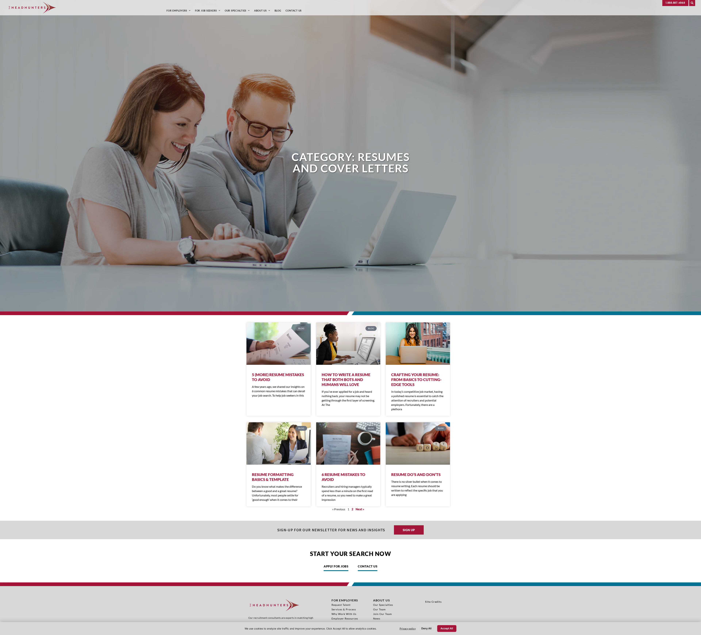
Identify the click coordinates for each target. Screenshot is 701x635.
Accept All (446, 628)
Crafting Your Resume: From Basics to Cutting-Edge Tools (416, 379)
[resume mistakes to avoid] (348, 443)
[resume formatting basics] (278, 443)
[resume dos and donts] (418, 443)
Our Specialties (238, 11)
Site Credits (433, 601)
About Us (263, 11)
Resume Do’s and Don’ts (415, 474)
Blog (279, 11)
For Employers (179, 11)
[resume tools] (418, 343)
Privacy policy (408, 628)
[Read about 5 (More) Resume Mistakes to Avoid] (278, 343)
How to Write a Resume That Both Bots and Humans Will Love (346, 379)
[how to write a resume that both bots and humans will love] (348, 343)
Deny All (426, 628)
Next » (360, 509)
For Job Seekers (209, 11)
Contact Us (295, 11)
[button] (692, 3)
